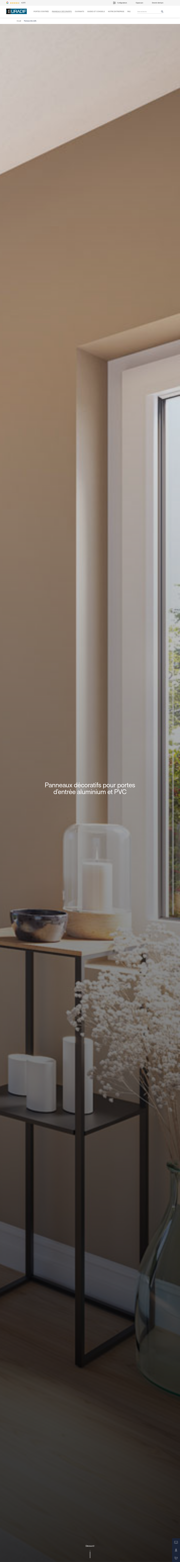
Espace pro (139, 3)
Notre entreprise (116, 11)
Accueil (19, 21)
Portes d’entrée (41, 11)
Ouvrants (79, 11)
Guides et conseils (96, 11)
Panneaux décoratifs (62, 11)
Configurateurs (122, 3)
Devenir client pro (157, 3)
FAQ (129, 11)
